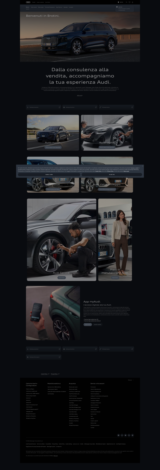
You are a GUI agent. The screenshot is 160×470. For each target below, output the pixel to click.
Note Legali (126, 171)
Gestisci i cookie (49, 174)
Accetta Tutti (111, 174)
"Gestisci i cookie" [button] (134, 168)
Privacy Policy (110, 171)
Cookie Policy (98, 171)
